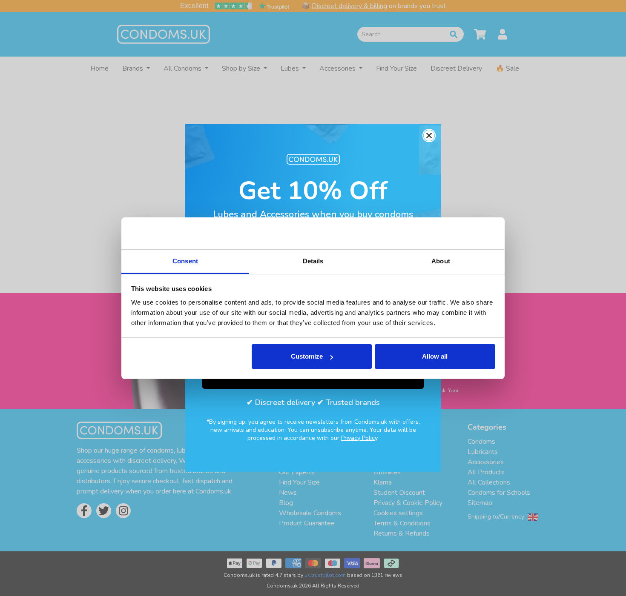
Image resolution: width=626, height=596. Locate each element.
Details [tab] (313, 261)
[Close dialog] (429, 135)
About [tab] (440, 261)
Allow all (435, 356)
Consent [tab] (185, 261)
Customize (307, 356)
